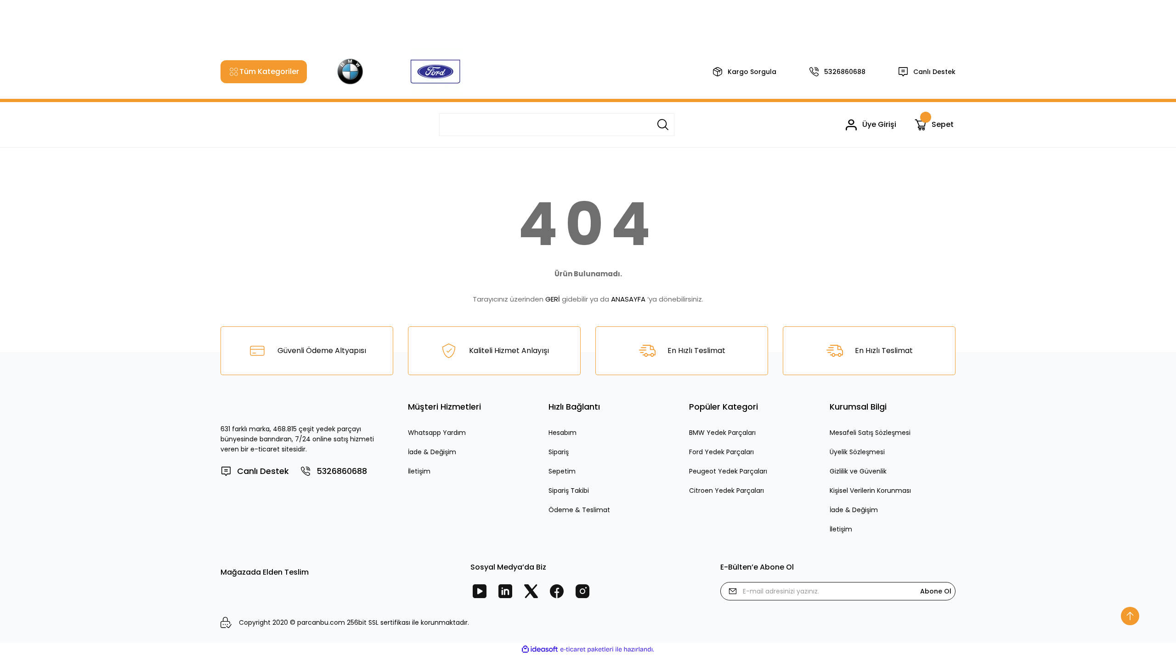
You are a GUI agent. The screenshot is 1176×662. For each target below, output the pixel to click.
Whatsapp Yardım (437, 432)
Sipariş (558, 452)
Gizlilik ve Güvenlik (858, 471)
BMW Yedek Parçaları (722, 432)
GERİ (552, 299)
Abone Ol (935, 591)
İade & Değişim (432, 452)
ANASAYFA (628, 299)
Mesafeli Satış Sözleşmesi (870, 432)
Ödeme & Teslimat (579, 509)
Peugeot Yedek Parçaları (728, 471)
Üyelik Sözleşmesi (857, 452)
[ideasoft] (539, 649)
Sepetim (562, 471)
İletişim (419, 471)
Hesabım (562, 432)
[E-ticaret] (587, 649)
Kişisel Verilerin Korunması (870, 490)
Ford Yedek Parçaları (721, 452)
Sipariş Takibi (568, 490)
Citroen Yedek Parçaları (726, 490)
